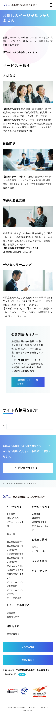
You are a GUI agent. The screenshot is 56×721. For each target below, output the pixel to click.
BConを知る (14, 506)
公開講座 (11, 613)
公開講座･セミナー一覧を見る (27, 382)
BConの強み (13, 518)
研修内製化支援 (14, 200)
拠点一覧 (11, 534)
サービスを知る (41, 506)
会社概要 (11, 514)
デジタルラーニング (17, 264)
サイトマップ (39, 571)
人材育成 (9, 75)
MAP (22, 674)
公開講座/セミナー (24, 334)
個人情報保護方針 (15, 542)
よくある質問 (39, 560)
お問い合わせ (13, 634)
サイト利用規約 (14, 598)
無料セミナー (13, 616)
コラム (35, 547)
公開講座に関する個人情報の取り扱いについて (15, 558)
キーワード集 (38, 551)
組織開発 (9, 143)
